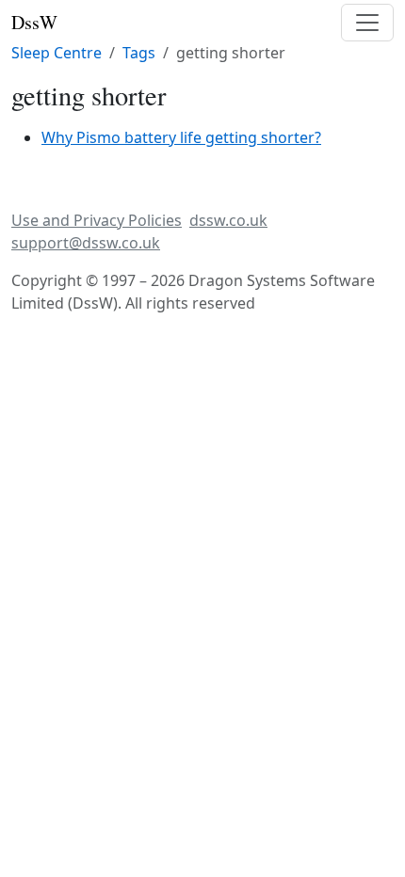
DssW (34, 22)
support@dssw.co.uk (85, 242)
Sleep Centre (56, 52)
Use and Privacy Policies (96, 220)
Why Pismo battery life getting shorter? (181, 137)
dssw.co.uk (228, 220)
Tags (138, 52)
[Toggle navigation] (367, 22)
